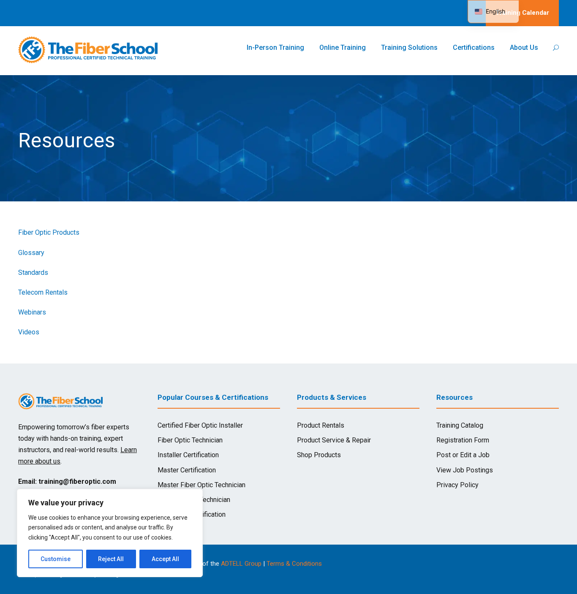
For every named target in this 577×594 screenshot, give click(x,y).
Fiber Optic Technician (190, 440)
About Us (524, 47)
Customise (56, 559)
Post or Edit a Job (463, 455)
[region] (110, 533)
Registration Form (462, 440)
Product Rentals (320, 425)
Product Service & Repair (334, 440)
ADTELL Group (241, 563)
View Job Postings (464, 470)
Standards (33, 273)
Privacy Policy (457, 485)
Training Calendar (522, 12)
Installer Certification (188, 455)
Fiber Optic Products (48, 232)
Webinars (32, 312)
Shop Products (319, 455)
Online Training (342, 47)
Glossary (31, 253)
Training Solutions (409, 47)
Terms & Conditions (294, 563)
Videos (28, 332)
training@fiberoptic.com (77, 481)
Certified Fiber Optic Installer (200, 425)
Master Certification (187, 470)
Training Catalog (459, 425)
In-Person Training (275, 47)
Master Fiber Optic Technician (201, 485)
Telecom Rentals (43, 292)
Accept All (165, 559)
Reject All (111, 559)
